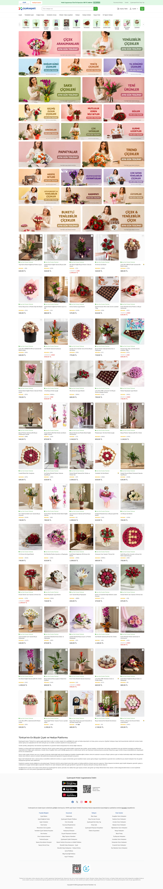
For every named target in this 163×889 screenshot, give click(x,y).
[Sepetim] (142, 9)
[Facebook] (72, 802)
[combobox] (70, 9)
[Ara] (95, 9)
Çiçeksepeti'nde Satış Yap (137, 2)
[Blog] (90, 802)
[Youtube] (86, 802)
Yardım (126, 2)
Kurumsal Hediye (118, 2)
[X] (77, 802)
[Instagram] (81, 802)
